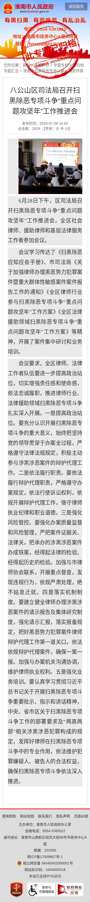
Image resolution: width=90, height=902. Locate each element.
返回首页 (76, 6)
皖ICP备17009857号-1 (45, 857)
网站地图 (27, 816)
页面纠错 (81, 816)
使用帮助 (9, 816)
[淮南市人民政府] (28, 8)
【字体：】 (57, 129)
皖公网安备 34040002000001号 (47, 863)
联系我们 (45, 816)
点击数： (29, 129)
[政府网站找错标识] (70, 889)
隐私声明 (63, 816)
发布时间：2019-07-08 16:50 (45, 123)
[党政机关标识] (16, 889)
